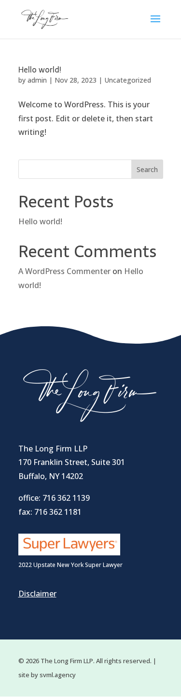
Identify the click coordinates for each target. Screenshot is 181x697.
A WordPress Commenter (64, 271)
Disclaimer (37, 593)
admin (37, 80)
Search (147, 169)
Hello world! (39, 69)
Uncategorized (127, 80)
